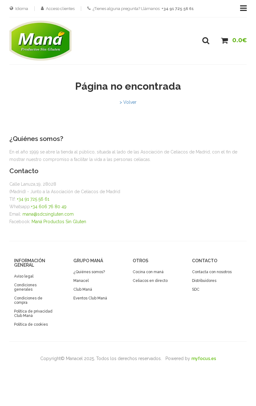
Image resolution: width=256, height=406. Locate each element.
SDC (195, 289)
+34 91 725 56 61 (33, 199)
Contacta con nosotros (212, 272)
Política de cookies (31, 324)
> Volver (128, 102)
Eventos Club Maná (90, 298)
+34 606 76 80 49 (48, 206)
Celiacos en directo (150, 280)
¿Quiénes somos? (89, 272)
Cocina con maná (148, 272)
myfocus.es (203, 358)
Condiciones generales (25, 287)
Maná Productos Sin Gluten (59, 221)
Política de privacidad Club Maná (33, 313)
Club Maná (82, 289)
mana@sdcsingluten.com (48, 214)
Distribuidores (204, 280)
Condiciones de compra (28, 300)
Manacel (81, 280)
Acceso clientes (60, 8)
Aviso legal (23, 276)
